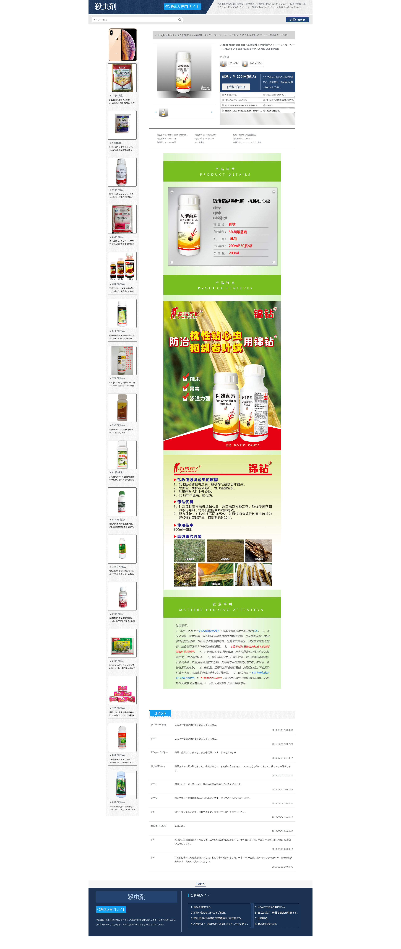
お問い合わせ (297, 19)
